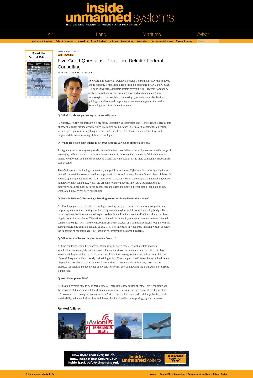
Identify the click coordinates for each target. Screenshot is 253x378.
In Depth (114, 41)
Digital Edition (127, 41)
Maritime (152, 34)
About (153, 374)
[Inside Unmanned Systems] (126, 15)
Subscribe (142, 41)
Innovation (83, 41)
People (69, 55)
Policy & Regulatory (65, 41)
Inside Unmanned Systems (76, 72)
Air (50, 34)
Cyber (202, 34)
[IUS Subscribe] (126, 358)
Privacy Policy (220, 374)
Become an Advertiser (162, 41)
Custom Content (184, 41)
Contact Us (165, 374)
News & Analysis (98, 41)
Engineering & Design (42, 41)
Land (101, 34)
